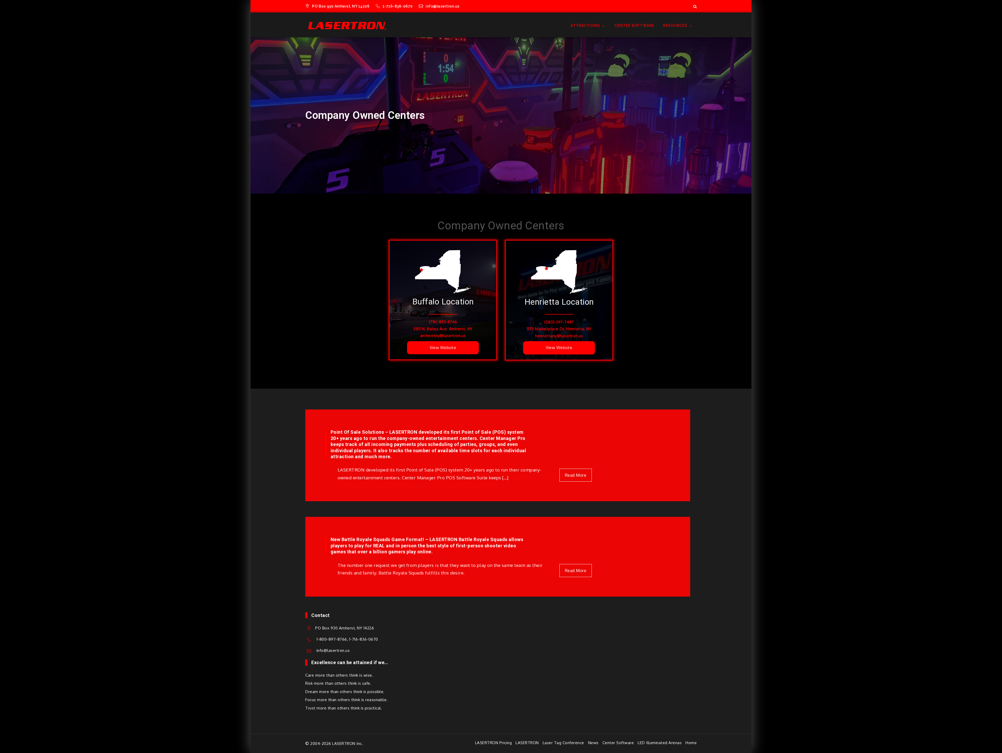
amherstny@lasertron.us (443, 335)
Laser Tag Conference (563, 742)
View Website (443, 347)
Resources (675, 25)
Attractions (585, 25)
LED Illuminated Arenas (660, 742)
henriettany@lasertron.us (559, 335)
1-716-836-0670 (398, 6)
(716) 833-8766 (443, 321)
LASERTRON (527, 742)
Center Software (634, 25)
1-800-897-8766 (332, 639)
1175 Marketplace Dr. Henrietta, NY (559, 328)
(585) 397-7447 (559, 322)
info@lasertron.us (443, 6)
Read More (576, 475)
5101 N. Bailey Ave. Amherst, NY (443, 328)
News (593, 742)
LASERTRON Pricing (493, 742)
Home (691, 742)
